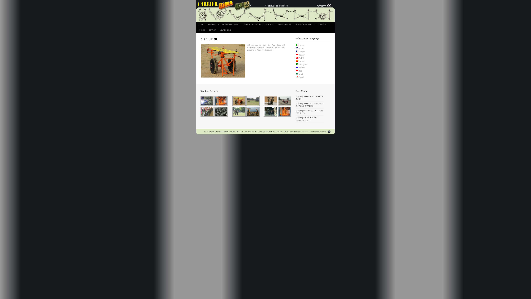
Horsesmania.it (306, 132)
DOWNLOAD (321, 25)
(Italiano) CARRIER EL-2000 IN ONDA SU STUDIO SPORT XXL (309, 104)
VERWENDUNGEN (284, 24)
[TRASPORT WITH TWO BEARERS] (253, 105)
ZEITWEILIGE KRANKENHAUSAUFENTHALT (259, 24)
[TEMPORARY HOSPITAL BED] (271, 116)
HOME (200, 24)
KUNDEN (201, 30)
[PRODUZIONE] (207, 105)
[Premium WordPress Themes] (329, 132)
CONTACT (212, 30)
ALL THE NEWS (225, 30)
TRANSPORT (211, 25)
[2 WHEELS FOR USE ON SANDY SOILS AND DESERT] (239, 105)
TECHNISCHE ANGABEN (302, 25)
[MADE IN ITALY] (221, 105)
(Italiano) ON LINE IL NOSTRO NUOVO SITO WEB (307, 119)
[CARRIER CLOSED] (271, 105)
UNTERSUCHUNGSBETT (231, 24)
